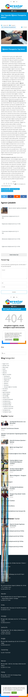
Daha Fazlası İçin (14, 254)
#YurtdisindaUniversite (7, 191)
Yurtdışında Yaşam (6, 412)
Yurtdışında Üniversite (7, 406)
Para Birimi (5, 388)
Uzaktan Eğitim (6, 394)
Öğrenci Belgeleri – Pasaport (18, 475)
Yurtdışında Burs (6, 401)
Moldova (6, 383)
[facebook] (11, 1)
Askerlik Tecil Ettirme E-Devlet (10, 428)
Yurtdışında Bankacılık (7, 399)
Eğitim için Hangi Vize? (16, 447)
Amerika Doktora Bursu (8, 506)
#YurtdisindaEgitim (14, 189)
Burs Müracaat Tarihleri (8, 500)
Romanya (6, 385)
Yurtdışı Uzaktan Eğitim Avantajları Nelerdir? (16, 469)
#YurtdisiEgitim (5, 189)
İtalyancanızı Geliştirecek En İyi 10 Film (12, 536)
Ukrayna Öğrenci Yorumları (10, 387)
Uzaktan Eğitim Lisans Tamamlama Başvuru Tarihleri (16, 462)
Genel (3, 369)
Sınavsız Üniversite (8, 408)
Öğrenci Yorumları (6, 374)
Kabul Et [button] (14, 692)
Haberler (4, 371)
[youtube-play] (13, 1)
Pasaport (13, 25)
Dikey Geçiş (5, 367)
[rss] (16, 1)
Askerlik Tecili (5, 365)
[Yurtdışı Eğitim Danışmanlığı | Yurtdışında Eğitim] (14, 6)
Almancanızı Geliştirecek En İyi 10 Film (12, 546)
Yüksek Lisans (5, 397)
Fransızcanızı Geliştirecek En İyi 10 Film (12, 541)
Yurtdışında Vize (6, 410)
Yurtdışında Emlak (6, 404)
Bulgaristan (6, 379)
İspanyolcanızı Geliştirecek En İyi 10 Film (12, 531)
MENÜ (15, 11)
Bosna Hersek (7, 378)
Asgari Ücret (5, 363)
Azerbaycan (7, 376)
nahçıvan (4, 372)
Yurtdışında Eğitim (6, 403)
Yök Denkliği (5, 396)
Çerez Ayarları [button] (7, 692)
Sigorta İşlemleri (6, 392)
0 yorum (25, 27)
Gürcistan (6, 381)
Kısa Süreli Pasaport (7, 482)
